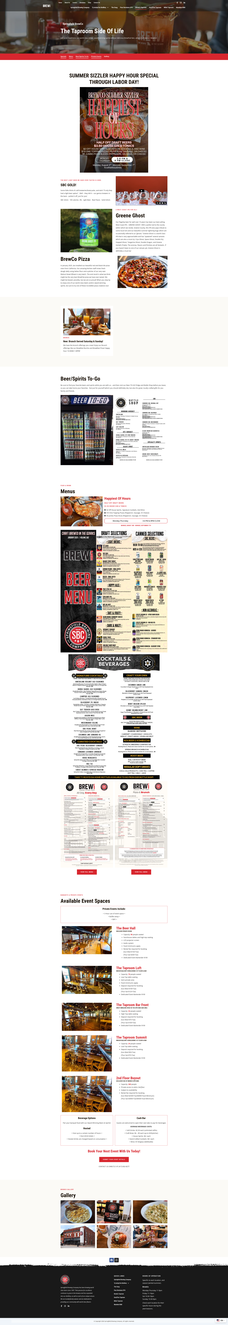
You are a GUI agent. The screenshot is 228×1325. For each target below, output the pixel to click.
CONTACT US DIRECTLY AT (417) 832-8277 (114, 1166)
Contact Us (97, 2)
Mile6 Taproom (168, 7)
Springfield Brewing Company (80, 7)
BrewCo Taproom (140, 7)
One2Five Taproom (155, 7)
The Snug (114, 7)
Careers (74, 2)
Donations (82, 2)
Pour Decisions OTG (126, 7)
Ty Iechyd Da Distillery (99, 7)
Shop (89, 2)
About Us (67, 2)
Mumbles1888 (180, 7)
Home (60, 2)
